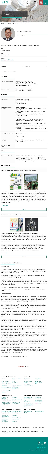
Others (2, 69)
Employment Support (38, 401)
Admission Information (28, 376)
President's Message (5, 381)
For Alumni (41, 427)
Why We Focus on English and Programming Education (6, 391)
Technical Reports (5, 421)
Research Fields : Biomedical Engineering (16, 413)
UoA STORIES (14, 431)
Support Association (38, 400)
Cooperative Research (16, 417)
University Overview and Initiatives (9, 376)
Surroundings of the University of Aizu (16, 403)
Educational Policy (27, 398)
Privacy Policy (9, 432)
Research (27, 66)
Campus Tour (37, 413)
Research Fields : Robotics (6, 411)
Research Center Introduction (5, 420)
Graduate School (38, 397)
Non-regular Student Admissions (28, 382)
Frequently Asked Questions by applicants (28, 385)
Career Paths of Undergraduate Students (6, 400)
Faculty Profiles (15, 382)
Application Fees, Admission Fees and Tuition (38, 382)
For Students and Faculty (6, 428)
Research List (14, 415)
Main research (28, 69)
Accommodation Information (5, 398)
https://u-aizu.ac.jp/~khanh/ (7, 59)
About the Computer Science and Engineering (6, 383)
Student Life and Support (7, 395)
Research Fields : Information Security (5, 416)
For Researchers (16, 427)
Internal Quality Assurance (39, 398)
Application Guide (21, 431)
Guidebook (4, 378)
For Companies (34, 427)
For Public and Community (25, 427)
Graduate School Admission (38, 379)
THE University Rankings (6, 387)
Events (9, 431)
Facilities (25, 413)
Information (4, 431)
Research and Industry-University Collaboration (11, 409)
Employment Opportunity (39, 411)
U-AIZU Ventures (15, 419)
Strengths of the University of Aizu (15, 388)
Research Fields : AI (5, 412)
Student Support (5, 404)
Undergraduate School (28, 397)
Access (28, 431)
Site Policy (4, 432)
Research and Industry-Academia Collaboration (11, 23)
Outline (13, 381)
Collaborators (14, 421)
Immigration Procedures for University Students (6, 403)
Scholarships (14, 397)
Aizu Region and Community (29, 409)
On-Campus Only (38, 403)
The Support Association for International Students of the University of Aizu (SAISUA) (28, 405)
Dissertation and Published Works (8, 71)
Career (25, 400)
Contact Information (34, 431)
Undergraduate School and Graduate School (33, 395)
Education (3, 66)
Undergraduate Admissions (27, 379)
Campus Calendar (27, 401)
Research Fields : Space (16, 411)
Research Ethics (5, 423)
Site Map (41, 431)
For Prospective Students (6, 427)
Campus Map (4, 385)
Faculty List (24, 23)
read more (4, 205)
